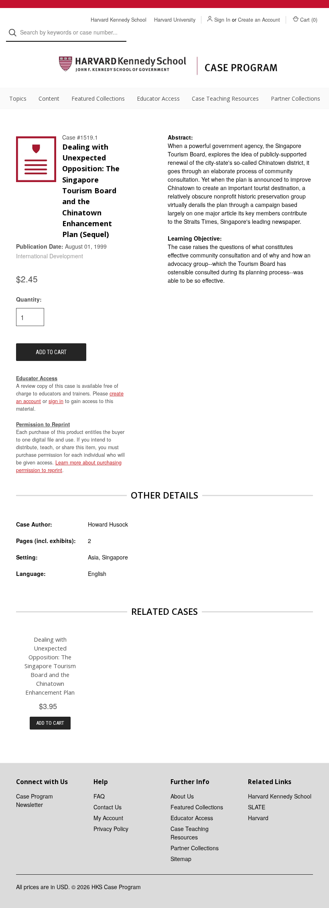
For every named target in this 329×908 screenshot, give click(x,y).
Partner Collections (295, 98)
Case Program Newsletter (34, 800)
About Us (182, 796)
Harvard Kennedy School (118, 19)
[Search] (15, 33)
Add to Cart (50, 723)
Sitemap (181, 859)
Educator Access (158, 98)
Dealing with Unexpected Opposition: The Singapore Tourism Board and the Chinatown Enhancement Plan (50, 665)
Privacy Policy (110, 829)
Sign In (222, 19)
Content (49, 98)
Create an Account (259, 19)
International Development (49, 256)
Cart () (308, 19)
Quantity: (29, 299)
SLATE (256, 807)
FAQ (99, 796)
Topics (17, 98)
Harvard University (174, 19)
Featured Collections (98, 98)
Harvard (258, 818)
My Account (108, 818)
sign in (56, 401)
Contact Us (107, 807)
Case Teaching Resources (225, 98)
